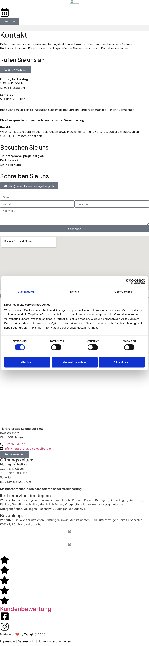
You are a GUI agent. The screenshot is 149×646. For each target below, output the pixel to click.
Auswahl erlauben (74, 362)
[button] (74, 28)
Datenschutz (26, 641)
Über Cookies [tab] (123, 291)
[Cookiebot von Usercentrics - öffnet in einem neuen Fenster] (129, 281)
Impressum (7, 641)
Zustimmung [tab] (26, 291)
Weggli (28, 634)
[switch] (56, 347)
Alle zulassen (121, 362)
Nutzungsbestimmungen (54, 641)
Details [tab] (74, 291)
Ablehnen (27, 362)
